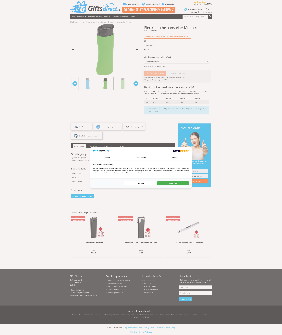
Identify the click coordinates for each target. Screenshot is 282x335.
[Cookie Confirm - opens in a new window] (181, 151)
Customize (140, 183)
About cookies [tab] (141, 157)
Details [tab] (174, 157)
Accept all (173, 183)
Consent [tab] (107, 157)
